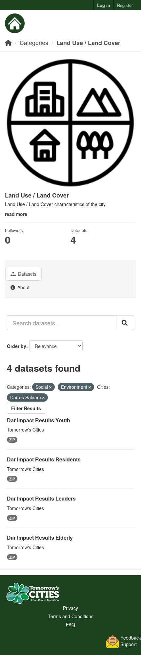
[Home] (8, 42)
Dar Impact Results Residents (44, 459)
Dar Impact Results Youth (38, 420)
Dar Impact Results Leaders (41, 498)
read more (16, 214)
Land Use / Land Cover (88, 42)
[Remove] (50, 387)
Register (125, 5)
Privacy (70, 608)
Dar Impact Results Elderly (40, 537)
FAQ (70, 624)
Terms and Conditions (70, 616)
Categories (34, 42)
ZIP (12, 440)
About (23, 287)
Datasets (26, 273)
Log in (103, 5)
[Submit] (125, 322)
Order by (16, 346)
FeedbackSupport (130, 640)
